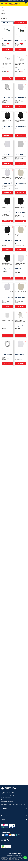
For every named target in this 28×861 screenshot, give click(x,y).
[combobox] (14, 7)
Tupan (7, 10)
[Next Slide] (27, 1)
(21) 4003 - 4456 (9, 793)
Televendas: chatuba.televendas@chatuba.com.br (13, 804)
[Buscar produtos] (25, 7)
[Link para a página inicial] (2, 10)
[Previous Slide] (1, 1)
